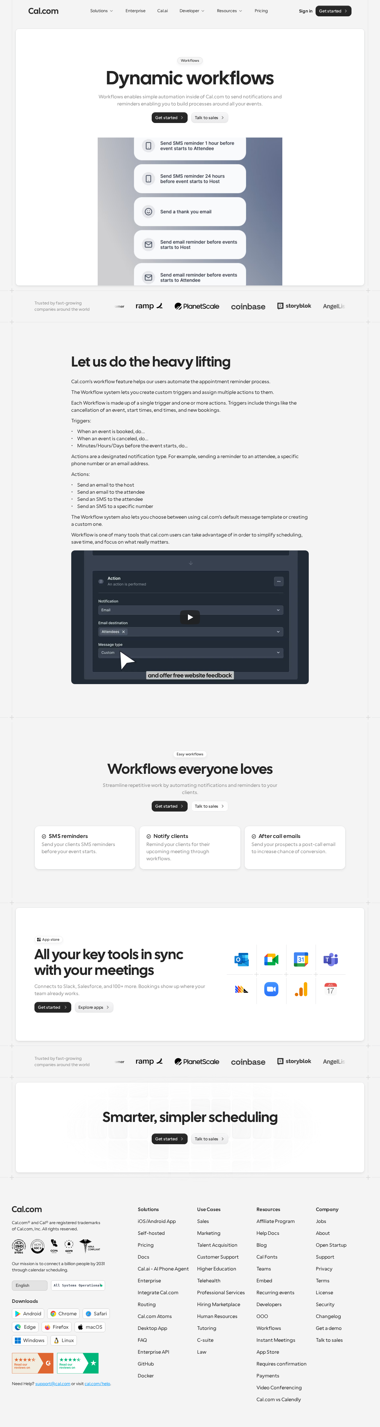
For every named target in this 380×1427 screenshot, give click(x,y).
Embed (264, 1281)
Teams (263, 1269)
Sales (203, 1221)
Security (325, 1304)
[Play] (190, 617)
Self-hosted (151, 1233)
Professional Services (221, 1292)
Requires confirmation (281, 1364)
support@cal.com (52, 1383)
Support (325, 1257)
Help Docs (267, 1233)
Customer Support (218, 1257)
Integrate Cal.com (158, 1292)
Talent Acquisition (217, 1245)
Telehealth (209, 1281)
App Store (267, 1352)
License (324, 1292)
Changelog (328, 1316)
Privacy (324, 1269)
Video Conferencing (279, 1387)
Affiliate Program (275, 1221)
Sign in (306, 10)
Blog (261, 1245)
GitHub (146, 1364)
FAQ (142, 1340)
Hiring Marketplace (218, 1304)
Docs (143, 1257)
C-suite (205, 1340)
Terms (323, 1281)
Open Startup (331, 1245)
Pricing (146, 1245)
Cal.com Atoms (155, 1316)
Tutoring (206, 1328)
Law (201, 1352)
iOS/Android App (157, 1221)
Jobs (321, 1221)
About (323, 1233)
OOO (262, 1316)
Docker (146, 1376)
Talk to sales (329, 1340)
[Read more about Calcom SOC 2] (38, 1246)
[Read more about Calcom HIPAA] (89, 1246)
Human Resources (217, 1316)
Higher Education (216, 1269)
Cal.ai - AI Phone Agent (163, 1269)
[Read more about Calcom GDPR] (69, 1246)
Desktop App (152, 1328)
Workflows (268, 1328)
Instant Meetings (275, 1340)
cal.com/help (97, 1383)
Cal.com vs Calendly (278, 1399)
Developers (269, 1304)
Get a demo (329, 1328)
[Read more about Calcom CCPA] (54, 1246)
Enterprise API (153, 1352)
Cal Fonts (267, 1257)
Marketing (209, 1233)
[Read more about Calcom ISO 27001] (19, 1246)
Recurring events (275, 1292)
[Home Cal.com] (43, 11)
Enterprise (149, 1281)
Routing (147, 1304)
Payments (267, 1376)
